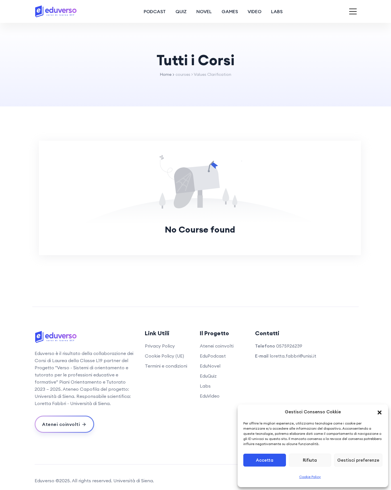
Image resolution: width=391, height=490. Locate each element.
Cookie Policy (310, 477)
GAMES (230, 11)
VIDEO (254, 11)
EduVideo (210, 396)
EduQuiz (208, 376)
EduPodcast (213, 356)
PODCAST (155, 11)
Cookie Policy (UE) (164, 356)
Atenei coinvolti (217, 346)
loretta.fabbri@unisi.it (293, 356)
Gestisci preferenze (358, 460)
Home (165, 74)
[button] (379, 412)
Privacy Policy (160, 346)
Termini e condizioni (166, 366)
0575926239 (289, 346)
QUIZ (181, 11)
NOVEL (204, 11)
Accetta (264, 460)
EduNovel (210, 366)
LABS (277, 11)
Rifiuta (310, 460)
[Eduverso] (56, 11)
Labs (205, 386)
